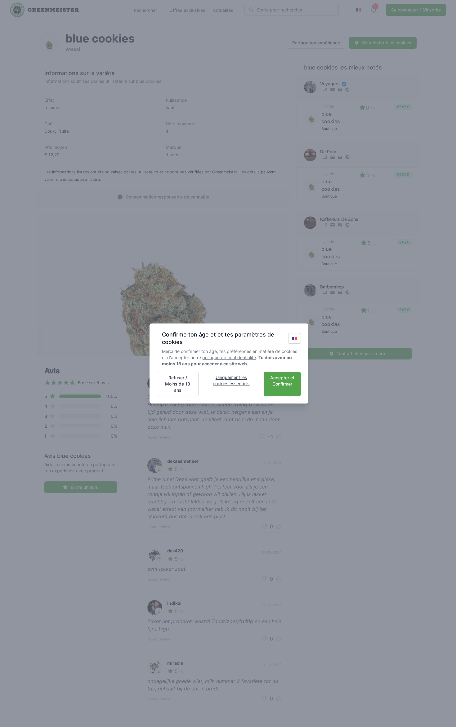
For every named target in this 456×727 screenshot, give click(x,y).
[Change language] (294, 338)
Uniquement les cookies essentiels (231, 380)
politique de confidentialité (229, 357)
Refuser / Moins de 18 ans (177, 384)
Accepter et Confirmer (282, 380)
